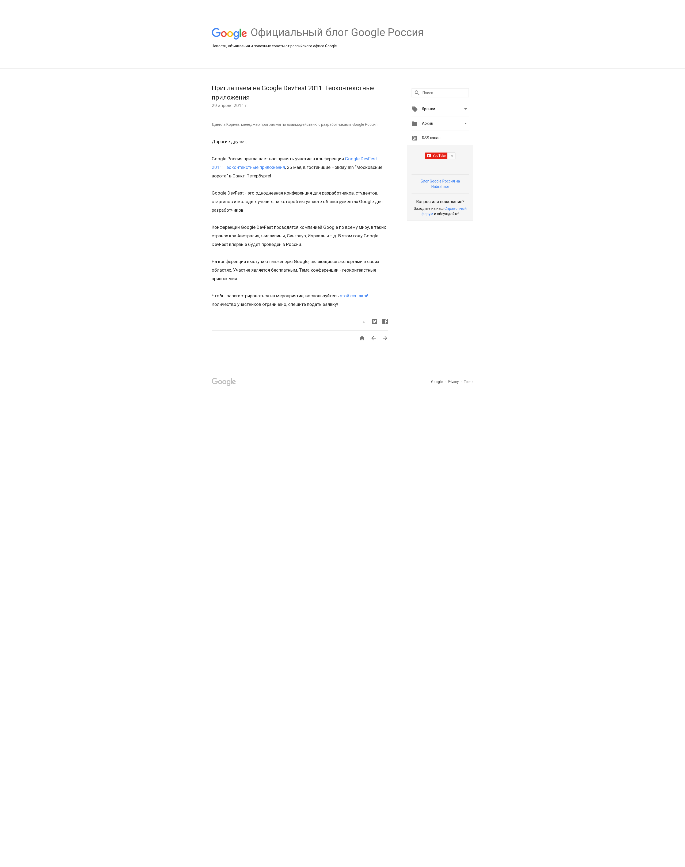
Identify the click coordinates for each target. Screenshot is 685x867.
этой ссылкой (354, 295)
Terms (468, 382)
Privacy (453, 382)
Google (437, 382)
